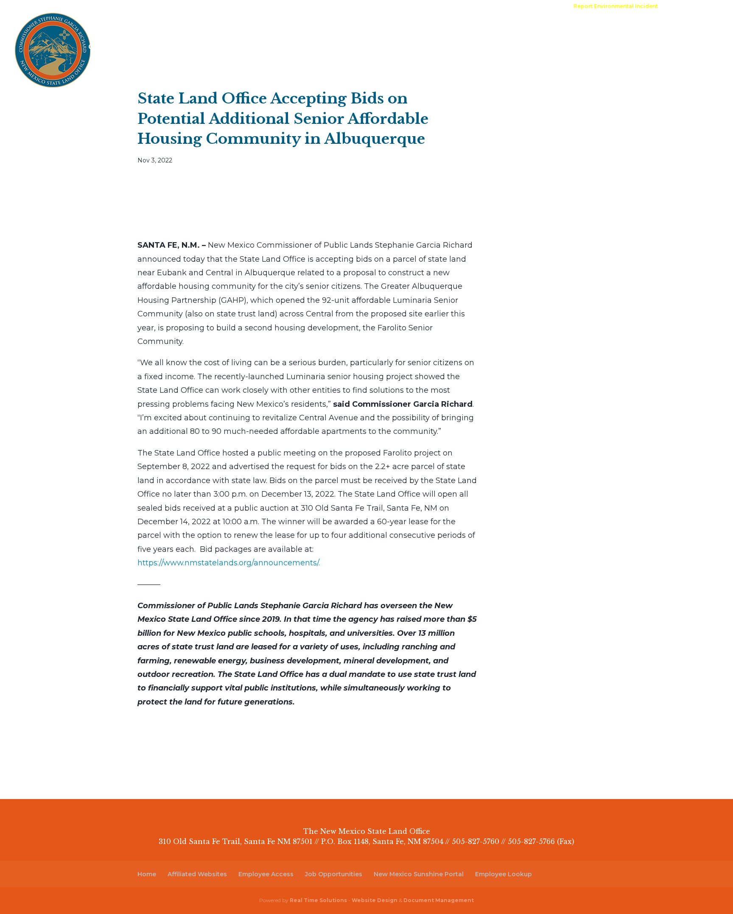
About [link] (99, 28)
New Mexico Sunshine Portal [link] (419, 874)
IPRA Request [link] (410, 6)
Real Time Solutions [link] (318, 900)
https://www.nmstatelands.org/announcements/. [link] (228, 562)
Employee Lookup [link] (503, 874)
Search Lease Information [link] (245, 47)
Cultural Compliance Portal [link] (137, 47)
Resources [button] (202, 28)
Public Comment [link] (543, 6)
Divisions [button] (146, 28)
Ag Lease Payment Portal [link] (626, 28)
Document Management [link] (438, 900)
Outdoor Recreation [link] (420, 28)
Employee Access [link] (266, 874)
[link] (616, 8)
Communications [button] (272, 28)
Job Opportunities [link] (333, 874)
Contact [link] (501, 6)
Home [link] (307, 6)
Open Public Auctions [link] (353, 6)
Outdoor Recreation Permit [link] (518, 28)
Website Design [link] (374, 900)
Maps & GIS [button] (344, 28)
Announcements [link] (459, 6)
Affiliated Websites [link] (197, 874)
